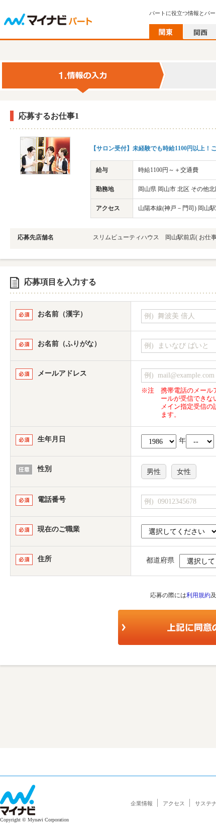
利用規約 (198, 595)
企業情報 (142, 803)
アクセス (174, 803)
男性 (154, 472)
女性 (184, 472)
